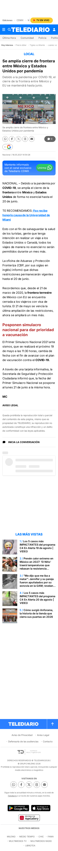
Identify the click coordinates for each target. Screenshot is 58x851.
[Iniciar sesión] (54, 29)
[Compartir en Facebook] (12, 139)
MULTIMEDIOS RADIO (41, 841)
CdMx (20, 20)
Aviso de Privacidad (22, 735)
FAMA (51, 836)
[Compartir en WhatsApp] (5, 139)
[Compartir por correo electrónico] (31, 139)
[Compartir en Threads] (25, 139)
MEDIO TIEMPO (27, 836)
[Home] (30, 29)
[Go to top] (52, 724)
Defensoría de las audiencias (23, 741)
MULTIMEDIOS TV (18, 841)
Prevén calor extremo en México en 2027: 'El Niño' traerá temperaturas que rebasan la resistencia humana (36, 565)
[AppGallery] (29, 817)
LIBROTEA (30, 845)
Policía (42, 37)
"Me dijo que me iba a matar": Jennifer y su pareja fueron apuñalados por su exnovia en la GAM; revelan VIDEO (37, 582)
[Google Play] (18, 808)
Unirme (42, 167)
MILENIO (11, 836)
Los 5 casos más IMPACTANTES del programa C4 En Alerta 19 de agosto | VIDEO (37, 546)
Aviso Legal (43, 735)
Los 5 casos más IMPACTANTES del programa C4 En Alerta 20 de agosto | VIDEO (37, 598)
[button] (7, 147)
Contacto (48, 741)
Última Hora (9, 37)
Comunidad (27, 37)
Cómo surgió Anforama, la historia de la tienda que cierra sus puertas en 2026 (36, 613)
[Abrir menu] (3, 29)
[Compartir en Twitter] (18, 139)
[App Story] (40, 808)
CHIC (41, 836)
